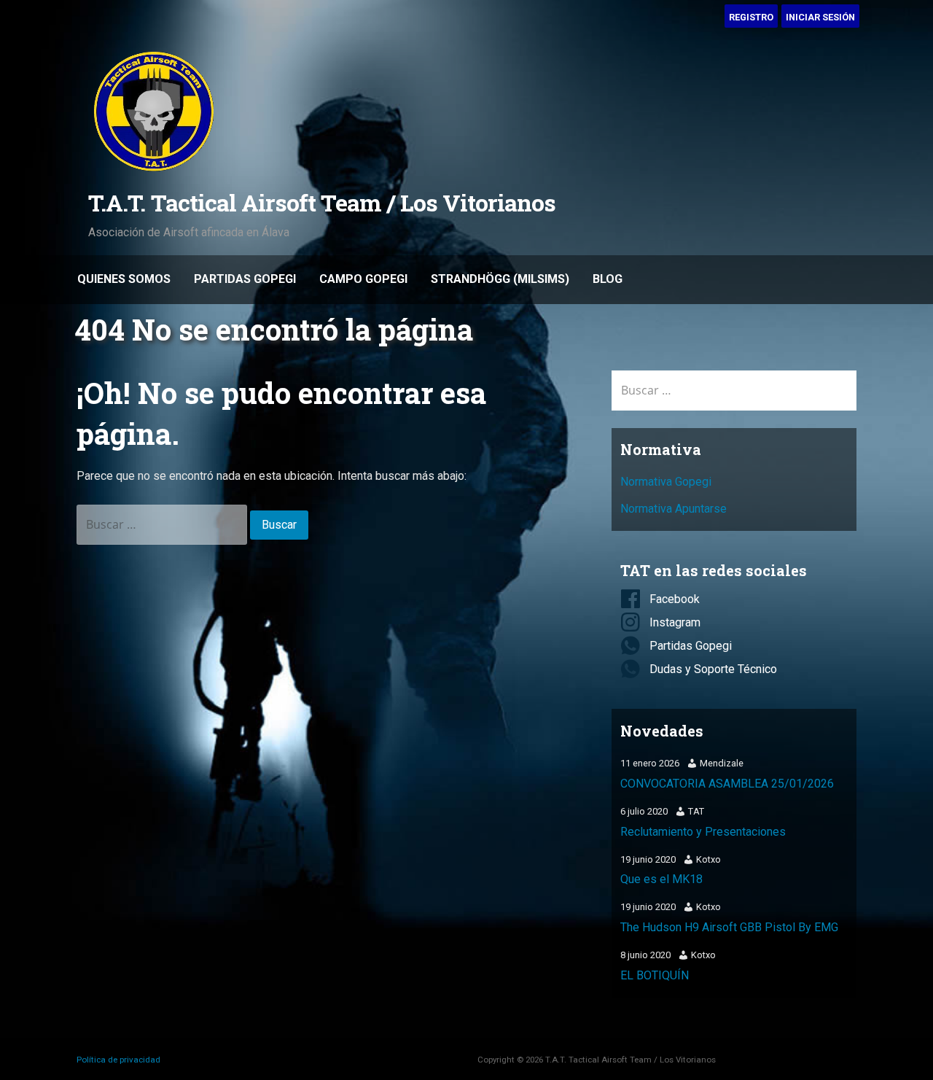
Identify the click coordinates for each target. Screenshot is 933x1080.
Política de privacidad (118, 1059)
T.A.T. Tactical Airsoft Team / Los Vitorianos (321, 202)
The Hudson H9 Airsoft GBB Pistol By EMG (729, 927)
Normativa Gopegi (665, 482)
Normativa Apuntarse (673, 509)
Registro (751, 17)
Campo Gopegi (363, 279)
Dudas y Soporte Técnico (713, 669)
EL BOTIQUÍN (654, 975)
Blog (607, 279)
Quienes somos (124, 279)
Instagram (674, 622)
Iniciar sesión (820, 17)
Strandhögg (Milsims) (500, 279)
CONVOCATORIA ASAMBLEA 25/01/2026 (727, 783)
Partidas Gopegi (245, 279)
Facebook (674, 599)
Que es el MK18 (661, 879)
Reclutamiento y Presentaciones (703, 832)
